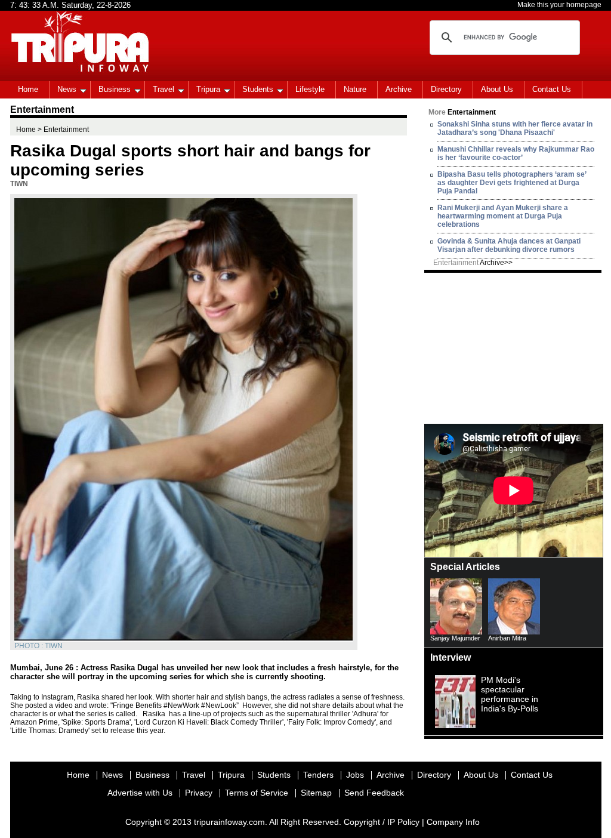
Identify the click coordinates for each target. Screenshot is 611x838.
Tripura (208, 89)
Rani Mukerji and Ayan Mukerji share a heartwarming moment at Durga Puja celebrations (502, 216)
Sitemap (316, 792)
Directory (446, 89)
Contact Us (551, 89)
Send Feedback (374, 792)
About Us (497, 89)
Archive (398, 89)
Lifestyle (310, 89)
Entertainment (473, 262)
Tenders (318, 775)
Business (114, 89)
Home (28, 89)
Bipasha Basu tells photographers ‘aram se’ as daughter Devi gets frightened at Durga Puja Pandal (511, 182)
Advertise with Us (139, 792)
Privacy (198, 792)
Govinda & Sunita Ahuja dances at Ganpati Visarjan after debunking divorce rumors (509, 245)
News (66, 89)
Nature (355, 89)
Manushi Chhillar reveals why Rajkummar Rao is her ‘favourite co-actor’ (515, 153)
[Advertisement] (513, 347)
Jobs (355, 775)
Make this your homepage (559, 5)
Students (257, 89)
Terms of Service (256, 792)
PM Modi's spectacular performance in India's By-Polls (509, 694)
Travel (163, 89)
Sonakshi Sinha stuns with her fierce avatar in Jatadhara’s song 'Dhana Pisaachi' (515, 128)
